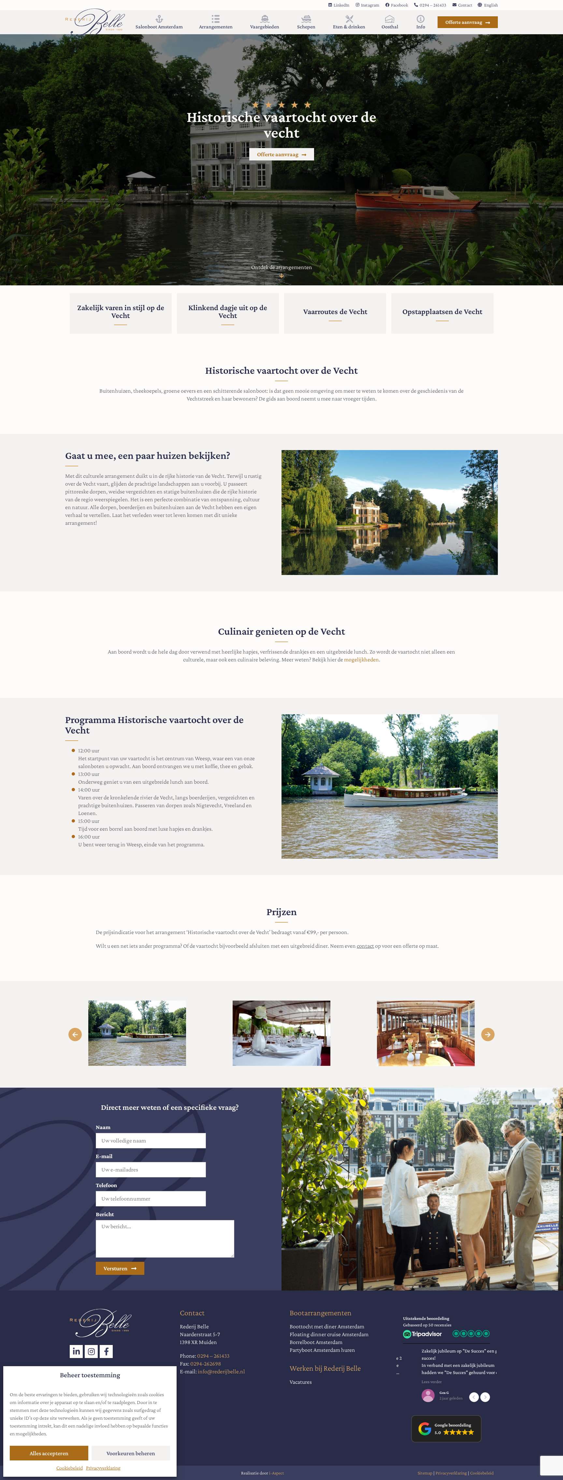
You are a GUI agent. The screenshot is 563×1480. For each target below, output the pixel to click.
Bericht (105, 1214)
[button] (75, 1034)
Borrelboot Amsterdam (316, 1342)
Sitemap (425, 1472)
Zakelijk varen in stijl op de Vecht (120, 311)
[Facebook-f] (106, 1351)
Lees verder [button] (413, 1381)
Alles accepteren (49, 1453)
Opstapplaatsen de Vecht (442, 311)
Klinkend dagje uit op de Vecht (227, 311)
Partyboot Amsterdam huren (322, 1350)
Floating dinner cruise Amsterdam (329, 1334)
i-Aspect (276, 1472)
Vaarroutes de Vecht (335, 311)
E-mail (104, 1156)
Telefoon (106, 1185)
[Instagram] (91, 1351)
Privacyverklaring (103, 1468)
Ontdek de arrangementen (281, 267)
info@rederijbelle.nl (221, 1371)
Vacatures (301, 1382)
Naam (103, 1127)
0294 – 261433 (213, 1355)
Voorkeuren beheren (131, 1453)
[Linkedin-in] (76, 1351)
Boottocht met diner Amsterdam (327, 1326)
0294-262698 (205, 1363)
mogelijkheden (361, 659)
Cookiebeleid (69, 1468)
